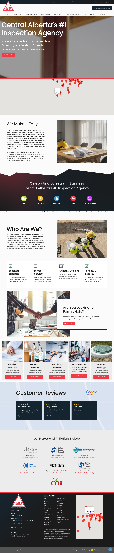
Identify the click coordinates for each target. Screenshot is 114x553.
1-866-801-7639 (17, 524)
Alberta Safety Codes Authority (84, 473)
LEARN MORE (12, 377)
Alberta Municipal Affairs (30, 458)
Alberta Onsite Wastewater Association (84, 458)
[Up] (110, 549)
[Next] (106, 413)
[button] (17, 14)
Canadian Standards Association (30, 473)
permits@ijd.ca (18, 527)
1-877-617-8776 (20, 520)
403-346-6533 (19, 518)
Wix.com (86, 550)
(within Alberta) (29, 520)
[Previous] (7, 413)
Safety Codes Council (57, 458)
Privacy (32, 550)
